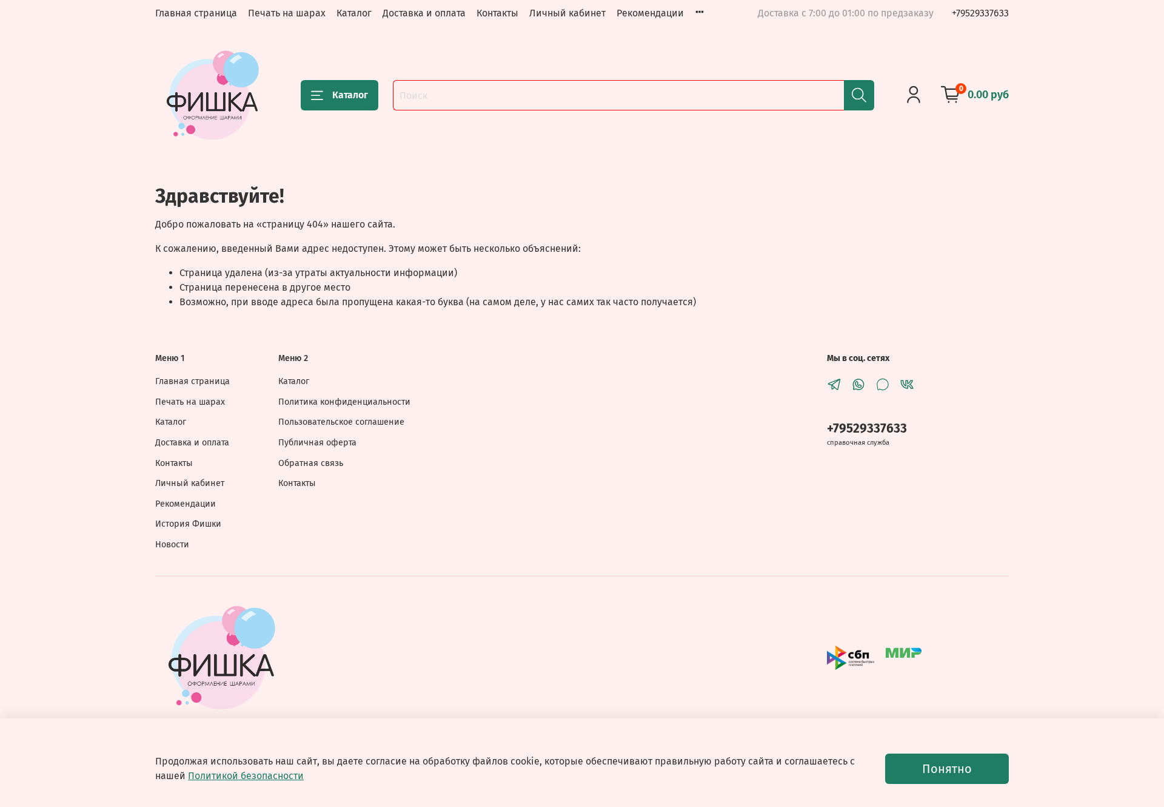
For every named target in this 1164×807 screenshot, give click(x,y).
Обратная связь (310, 463)
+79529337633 (980, 13)
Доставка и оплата (424, 13)
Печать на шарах (287, 13)
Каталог (354, 13)
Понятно (947, 768)
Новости (172, 544)
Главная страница (196, 13)
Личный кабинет (567, 13)
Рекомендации (650, 13)
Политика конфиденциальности (344, 402)
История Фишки (188, 524)
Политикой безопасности (246, 776)
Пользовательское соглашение (341, 422)
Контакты (497, 13)
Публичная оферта (317, 442)
